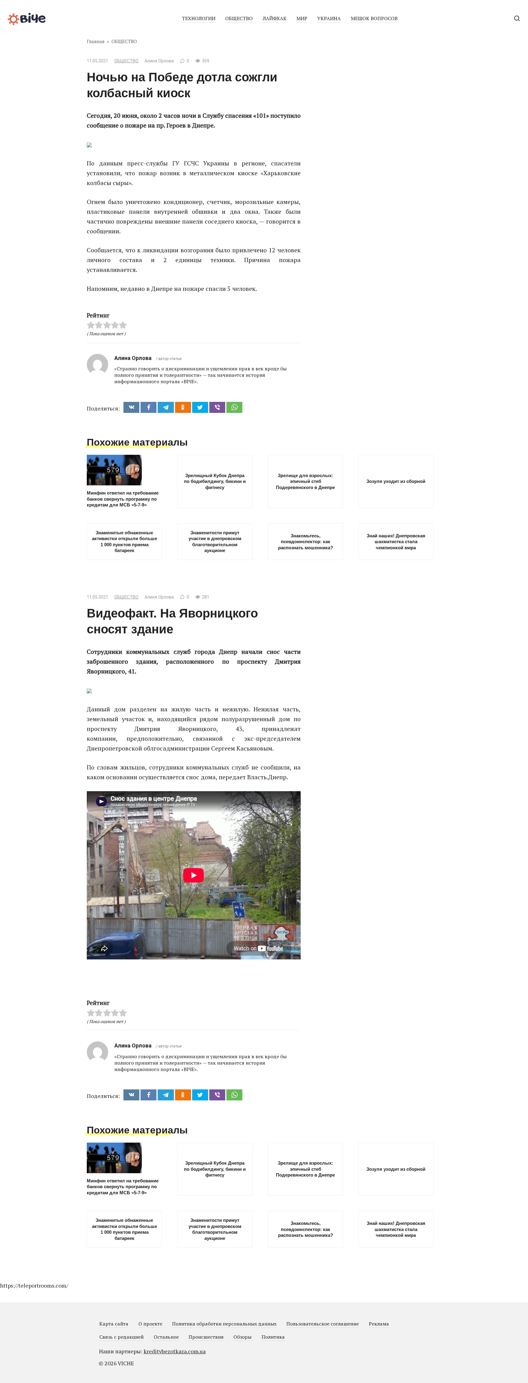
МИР (301, 18)
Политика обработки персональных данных (224, 1323)
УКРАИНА (329, 18)
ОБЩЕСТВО (239, 18)
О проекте (150, 1323)
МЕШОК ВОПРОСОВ (374, 18)
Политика (273, 1336)
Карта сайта (113, 1323)
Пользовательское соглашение (322, 1323)
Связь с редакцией (121, 1336)
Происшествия (206, 1336)
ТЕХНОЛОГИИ (198, 18)
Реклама (379, 1323)
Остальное (166, 1336)
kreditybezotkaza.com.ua (175, 1351)
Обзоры (242, 1336)
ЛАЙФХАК (275, 18)
